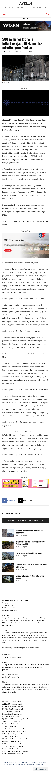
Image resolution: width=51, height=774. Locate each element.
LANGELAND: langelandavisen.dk (14, 749)
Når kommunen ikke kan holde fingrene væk (29, 553)
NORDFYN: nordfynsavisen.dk (12, 754)
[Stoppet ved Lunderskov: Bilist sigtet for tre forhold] (8, 579)
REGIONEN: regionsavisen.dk (12, 706)
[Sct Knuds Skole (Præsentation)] (25, 103)
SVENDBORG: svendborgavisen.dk (14, 746)
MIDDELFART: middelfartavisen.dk (14, 739)
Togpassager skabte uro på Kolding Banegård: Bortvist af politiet (30, 542)
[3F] (25, 245)
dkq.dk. (10, 625)
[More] (31, 500)
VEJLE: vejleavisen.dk (10, 736)
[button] (4, 14)
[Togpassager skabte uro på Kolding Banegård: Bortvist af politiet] (8, 545)
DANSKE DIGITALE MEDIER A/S (15, 600)
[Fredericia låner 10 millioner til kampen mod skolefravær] (8, 533)
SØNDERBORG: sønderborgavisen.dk (15, 719)
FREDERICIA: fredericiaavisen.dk (14, 731)
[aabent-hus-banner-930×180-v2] (25, 26)
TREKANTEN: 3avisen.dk (11, 711)
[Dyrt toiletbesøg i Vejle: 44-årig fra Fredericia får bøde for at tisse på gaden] (8, 567)
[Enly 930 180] (25, 483)
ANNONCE (25, 88)
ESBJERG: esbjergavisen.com (12, 714)
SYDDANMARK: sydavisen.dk (12, 709)
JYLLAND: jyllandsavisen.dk (12, 704)
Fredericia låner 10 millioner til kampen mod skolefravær (29, 531)
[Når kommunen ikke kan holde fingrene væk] (8, 556)
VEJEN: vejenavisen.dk (10, 726)
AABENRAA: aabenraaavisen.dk (13, 729)
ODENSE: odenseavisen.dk (11, 741)
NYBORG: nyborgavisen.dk (11, 744)
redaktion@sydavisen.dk (10, 677)
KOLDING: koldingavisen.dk (12, 734)
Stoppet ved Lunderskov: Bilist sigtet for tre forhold (30, 577)
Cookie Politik (39, 765)
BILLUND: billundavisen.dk (12, 716)
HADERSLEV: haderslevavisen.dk (14, 724)
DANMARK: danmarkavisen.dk (13, 701)
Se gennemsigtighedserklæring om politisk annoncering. (21, 647)
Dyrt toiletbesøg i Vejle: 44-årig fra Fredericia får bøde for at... (31, 565)
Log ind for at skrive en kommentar (25, 520)
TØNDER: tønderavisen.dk (11, 721)
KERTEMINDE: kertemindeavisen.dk (15, 751)
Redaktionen (8, 52)
